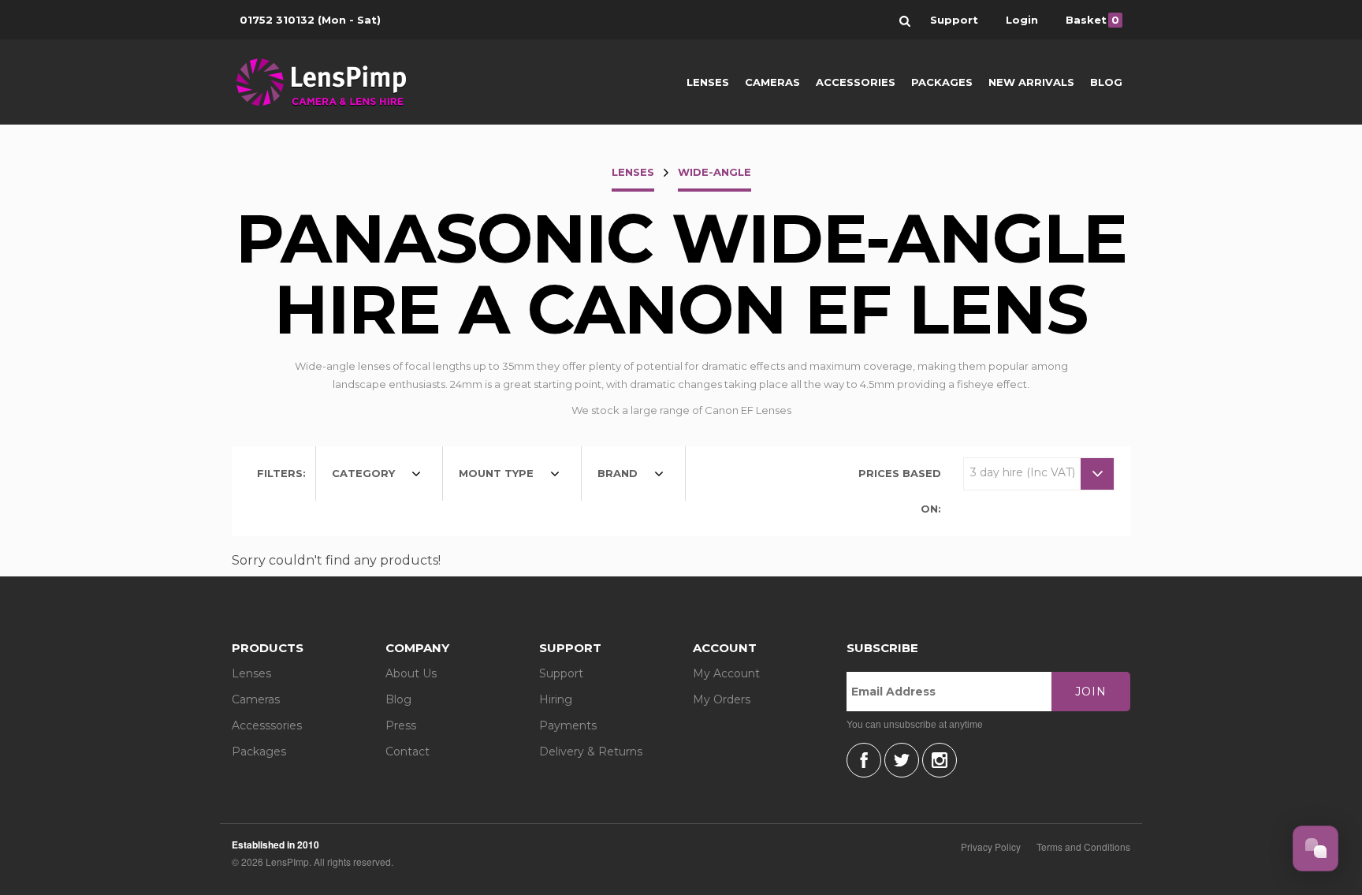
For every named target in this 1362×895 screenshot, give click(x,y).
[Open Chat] (1315, 848)
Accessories (855, 82)
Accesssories (267, 725)
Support (561, 673)
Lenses (708, 82)
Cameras (772, 82)
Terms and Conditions (1083, 846)
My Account (726, 673)
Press (400, 725)
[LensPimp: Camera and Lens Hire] (332, 82)
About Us (411, 673)
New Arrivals (1031, 82)
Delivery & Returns (590, 751)
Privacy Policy (991, 846)
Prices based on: (899, 491)
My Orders (721, 699)
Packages (942, 82)
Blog (1106, 82)
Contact (407, 751)
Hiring (555, 699)
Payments (568, 725)
